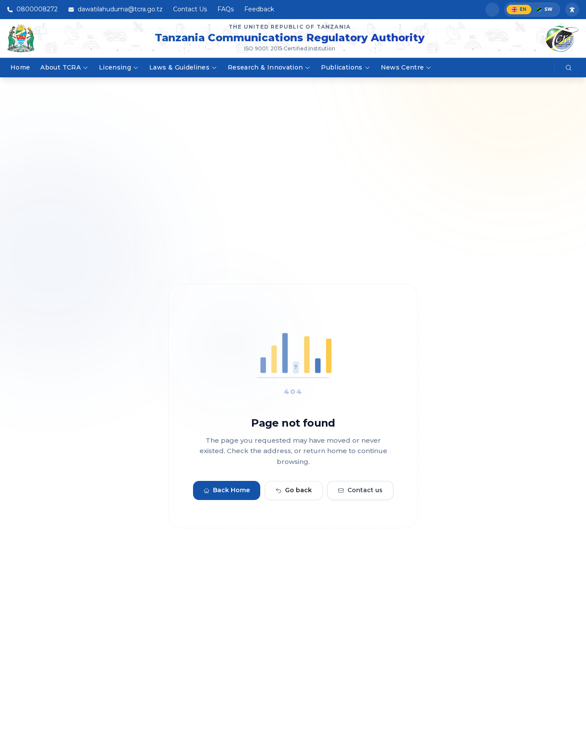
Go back (298, 490)
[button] (492, 10)
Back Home (231, 490)
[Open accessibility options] (572, 10)
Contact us (365, 490)
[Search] (569, 68)
